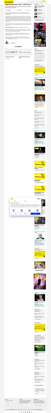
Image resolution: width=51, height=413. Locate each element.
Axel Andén (11, 409)
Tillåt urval (25, 213)
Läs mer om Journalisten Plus (38, 405)
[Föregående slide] (5, 53)
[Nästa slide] (31, 53)
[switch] (22, 210)
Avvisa (15, 213)
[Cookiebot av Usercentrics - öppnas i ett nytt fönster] (37, 198)
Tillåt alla (35, 213)
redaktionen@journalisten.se (38, 340)
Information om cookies (38, 409)
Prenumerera (43, 1)
